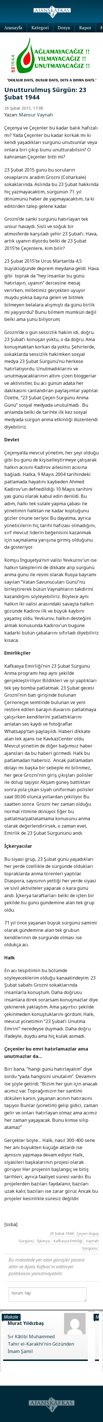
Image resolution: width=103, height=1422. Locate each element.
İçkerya (43, 1240)
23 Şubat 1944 (61, 1233)
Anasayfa (13, 27)
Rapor (85, 27)
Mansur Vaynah (36, 115)
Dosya (64, 27)
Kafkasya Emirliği (68, 1240)
